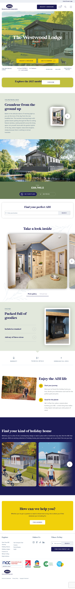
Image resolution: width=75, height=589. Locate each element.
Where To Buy (5, 554)
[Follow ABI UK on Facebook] (37, 542)
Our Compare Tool (18, 542)
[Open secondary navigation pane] (71, 7)
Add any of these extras (14, 337)
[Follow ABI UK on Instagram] (33, 542)
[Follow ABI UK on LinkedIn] (43, 542)
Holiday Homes (6, 547)
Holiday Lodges (6, 549)
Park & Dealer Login (67, 1)
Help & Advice (5, 556)
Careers (15, 545)
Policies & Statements (6, 578)
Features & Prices (67, 69)
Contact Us (5, 551)
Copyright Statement (24, 578)
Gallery (58, 69)
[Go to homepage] (10, 7)
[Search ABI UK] (65, 7)
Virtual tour (43, 294)
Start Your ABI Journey (5, 543)
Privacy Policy (15, 578)
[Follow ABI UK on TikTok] (40, 542)
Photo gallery (32, 294)
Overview (49, 69)
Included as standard (13, 329)
